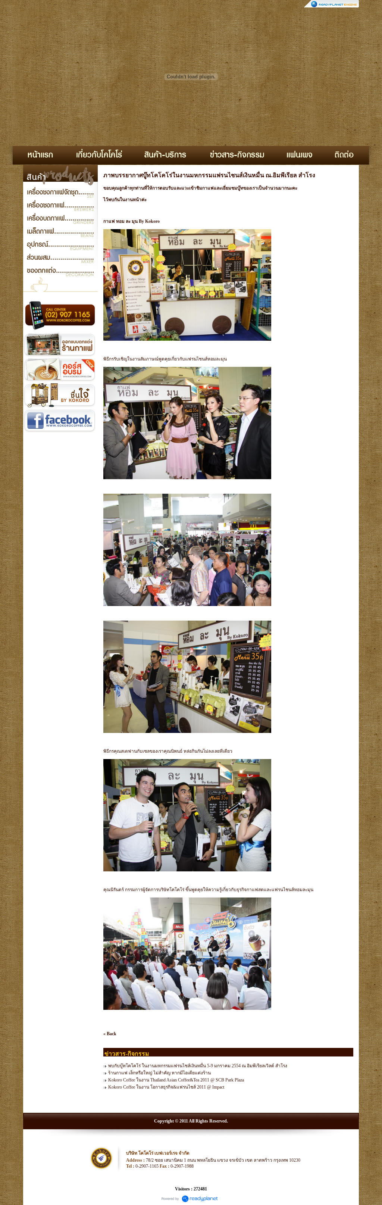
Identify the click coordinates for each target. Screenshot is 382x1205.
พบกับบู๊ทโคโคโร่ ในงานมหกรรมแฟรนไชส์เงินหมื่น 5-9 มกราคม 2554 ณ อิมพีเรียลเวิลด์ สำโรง (197, 1065)
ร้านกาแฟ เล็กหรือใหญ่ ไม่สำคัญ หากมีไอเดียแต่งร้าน (159, 1073)
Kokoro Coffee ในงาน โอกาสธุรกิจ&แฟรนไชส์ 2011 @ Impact (166, 1087)
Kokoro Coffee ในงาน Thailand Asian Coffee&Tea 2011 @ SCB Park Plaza (176, 1080)
